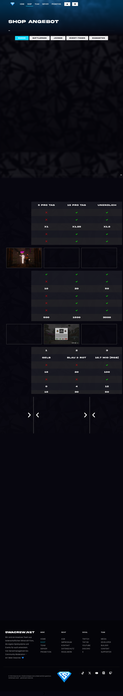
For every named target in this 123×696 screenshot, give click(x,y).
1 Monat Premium (15, 84)
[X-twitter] (89, 602)
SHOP (29, 4)
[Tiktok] (83, 602)
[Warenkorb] (67, 4)
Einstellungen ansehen (112, 687)
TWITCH (85, 568)
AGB (63, 568)
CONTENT (105, 577)
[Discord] (103, 602)
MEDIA (104, 568)
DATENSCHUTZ (67, 577)
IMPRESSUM (66, 571)
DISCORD (86, 577)
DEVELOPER (106, 571)
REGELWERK (66, 581)
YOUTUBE (86, 574)
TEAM (37, 4)
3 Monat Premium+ (97, 84)
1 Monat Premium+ (56, 84)
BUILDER (104, 574)
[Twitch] (110, 602)
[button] (119, 673)
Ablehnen (97, 687)
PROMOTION (56, 4)
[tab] (22, 38)
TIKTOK (85, 571)
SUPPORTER (106, 581)
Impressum (111, 692)
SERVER (45, 4)
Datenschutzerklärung (89, 692)
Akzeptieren (83, 687)
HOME (22, 4)
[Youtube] (96, 602)
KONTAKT (65, 574)
